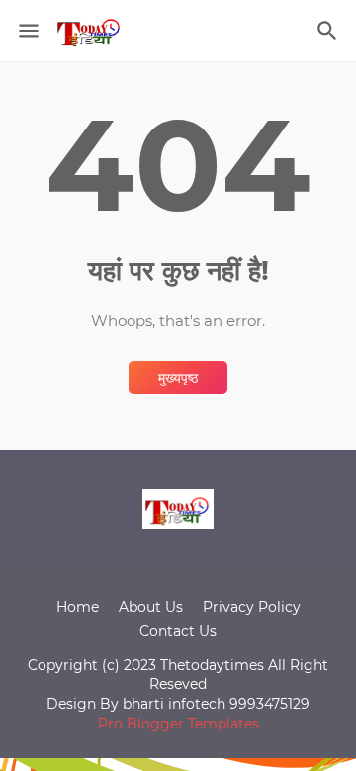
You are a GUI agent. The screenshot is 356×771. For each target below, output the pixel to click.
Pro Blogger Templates (178, 723)
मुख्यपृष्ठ (178, 377)
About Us (151, 607)
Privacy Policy (252, 607)
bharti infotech (176, 704)
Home (77, 607)
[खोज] (330, 30)
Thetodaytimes (212, 665)
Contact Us (178, 631)
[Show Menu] (27, 30)
